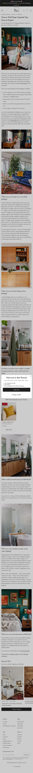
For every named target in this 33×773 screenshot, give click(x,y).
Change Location (16, 395)
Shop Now (16, 390)
